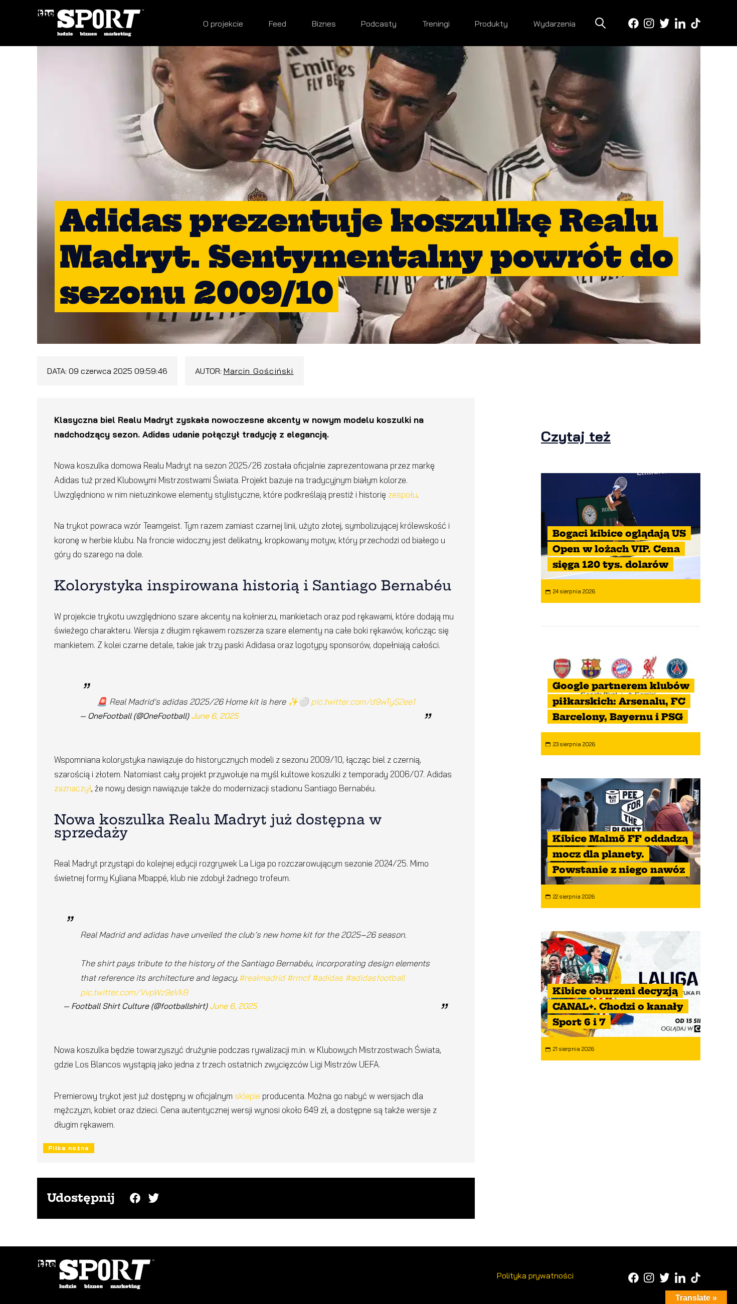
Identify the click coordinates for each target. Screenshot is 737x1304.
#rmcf (298, 977)
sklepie (247, 1096)
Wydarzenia (554, 24)
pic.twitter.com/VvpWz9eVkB (134, 992)
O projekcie (223, 24)
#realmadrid (262, 977)
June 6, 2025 (215, 716)
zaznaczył (72, 788)
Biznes (324, 24)
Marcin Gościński (259, 371)
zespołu (402, 494)
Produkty (491, 24)
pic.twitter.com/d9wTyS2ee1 (363, 701)
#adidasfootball (375, 977)
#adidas (327, 977)
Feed (277, 24)
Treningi (436, 24)
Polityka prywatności (535, 1275)
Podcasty (379, 24)
